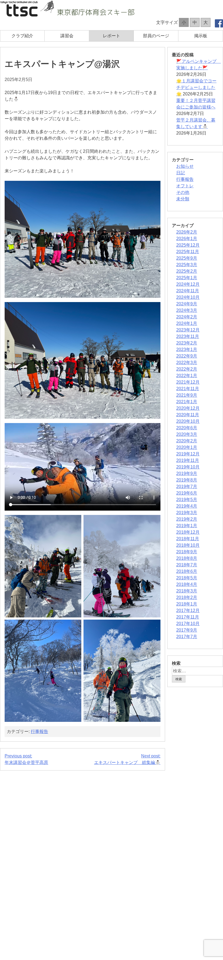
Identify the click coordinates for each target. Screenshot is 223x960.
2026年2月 (186, 232)
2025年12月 (188, 245)
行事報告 (39, 731)
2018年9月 (186, 551)
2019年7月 (186, 486)
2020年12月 (188, 408)
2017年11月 (187, 617)
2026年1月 (186, 238)
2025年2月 (186, 271)
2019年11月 (187, 460)
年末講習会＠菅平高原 (26, 759)
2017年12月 (188, 610)
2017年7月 (186, 636)
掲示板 (200, 35)
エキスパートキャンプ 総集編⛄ (127, 759)
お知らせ (185, 166)
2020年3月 (186, 434)
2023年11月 (187, 336)
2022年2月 (186, 369)
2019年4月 (186, 506)
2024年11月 (187, 290)
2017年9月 (186, 630)
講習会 (66, 35)
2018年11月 (187, 538)
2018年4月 (186, 584)
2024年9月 (186, 304)
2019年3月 (186, 512)
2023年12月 (188, 330)
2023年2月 (186, 343)
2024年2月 (186, 317)
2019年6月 (186, 493)
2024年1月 (186, 323)
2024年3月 (186, 310)
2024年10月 (188, 297)
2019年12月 (188, 454)
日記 (180, 172)
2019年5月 (186, 499)
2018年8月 (186, 558)
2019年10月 (188, 467)
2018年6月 (186, 571)
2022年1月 (186, 375)
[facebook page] (219, 24)
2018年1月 (186, 604)
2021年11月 (187, 388)
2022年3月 (186, 362)
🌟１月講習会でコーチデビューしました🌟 (196, 87)
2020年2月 (186, 441)
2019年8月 (186, 480)
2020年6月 (186, 427)
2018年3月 (186, 591)
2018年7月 (186, 565)
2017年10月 (188, 623)
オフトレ (185, 186)
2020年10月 (188, 421)
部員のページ (156, 35)
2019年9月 (186, 473)
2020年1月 (186, 447)
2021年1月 (186, 401)
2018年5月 (186, 578)
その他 (182, 192)
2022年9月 (186, 356)
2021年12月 (188, 382)
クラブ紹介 (22, 35)
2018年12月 (188, 532)
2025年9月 (186, 258)
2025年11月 (187, 251)
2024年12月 (188, 284)
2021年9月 (186, 395)
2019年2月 (186, 519)
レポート (111, 35)
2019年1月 (186, 525)
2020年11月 (187, 414)
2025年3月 (186, 264)
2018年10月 (188, 545)
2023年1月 (186, 349)
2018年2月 (186, 597)
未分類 (182, 199)
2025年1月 (186, 277)
